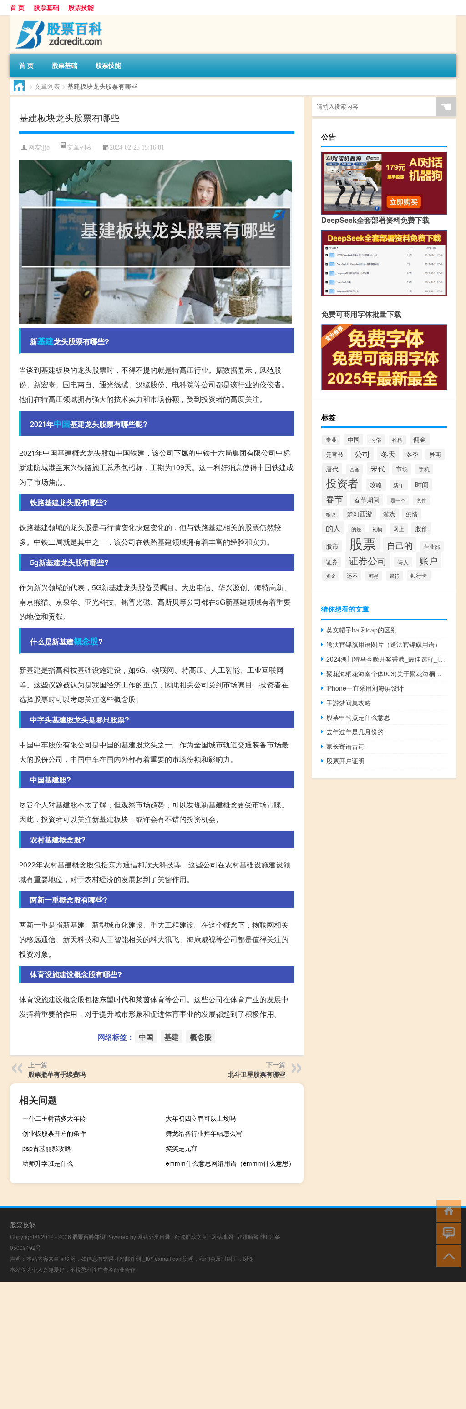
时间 (422, 484)
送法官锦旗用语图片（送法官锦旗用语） (383, 644)
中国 (62, 424)
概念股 (86, 641)
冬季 (412, 454)
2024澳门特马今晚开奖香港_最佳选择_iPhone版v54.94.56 (386, 658)
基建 (45, 341)
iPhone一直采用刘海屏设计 (365, 687)
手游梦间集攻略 (348, 702)
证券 (332, 562)
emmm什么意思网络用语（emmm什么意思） (230, 1163)
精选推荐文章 (190, 1236)
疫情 (412, 514)
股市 (332, 546)
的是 (356, 529)
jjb (46, 147)
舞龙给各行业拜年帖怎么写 (204, 1133)
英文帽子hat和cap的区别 (361, 629)
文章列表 (47, 85)
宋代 (377, 468)
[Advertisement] (233, 1345)
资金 (331, 575)
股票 (363, 542)
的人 (333, 528)
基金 (355, 469)
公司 (362, 453)
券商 (435, 454)
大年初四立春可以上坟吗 (201, 1118)
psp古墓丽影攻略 (46, 1148)
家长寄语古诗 (345, 746)
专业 (331, 439)
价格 (397, 439)
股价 (421, 528)
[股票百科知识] (58, 17)
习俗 (375, 439)
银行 (395, 575)
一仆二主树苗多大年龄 (54, 1118)
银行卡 (418, 576)
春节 (334, 499)
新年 (398, 485)
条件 (421, 500)
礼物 (377, 528)
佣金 (419, 439)
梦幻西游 (359, 513)
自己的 (400, 545)
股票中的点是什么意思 (358, 717)
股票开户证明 (345, 760)
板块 (331, 514)
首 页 (17, 7)
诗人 (403, 562)
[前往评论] (446, 1233)
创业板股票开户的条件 (54, 1133)
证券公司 (368, 560)
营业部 (432, 546)
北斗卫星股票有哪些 (256, 1073)
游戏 (389, 514)
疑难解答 (248, 1236)
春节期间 (367, 499)
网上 (398, 529)
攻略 (376, 484)
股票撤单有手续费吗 (57, 1073)
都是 (374, 575)
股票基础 (46, 7)
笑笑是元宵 (182, 1148)
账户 (429, 560)
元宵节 (335, 454)
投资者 (342, 483)
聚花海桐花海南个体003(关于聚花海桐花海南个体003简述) (386, 673)
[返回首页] (446, 1210)
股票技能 (81, 7)
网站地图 (222, 1236)
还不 (352, 575)
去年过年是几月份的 (355, 731)
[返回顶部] (446, 1255)
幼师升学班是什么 (47, 1163)
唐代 (332, 468)
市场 (402, 469)
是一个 (397, 500)
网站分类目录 (153, 1236)
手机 (424, 469)
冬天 (388, 453)
